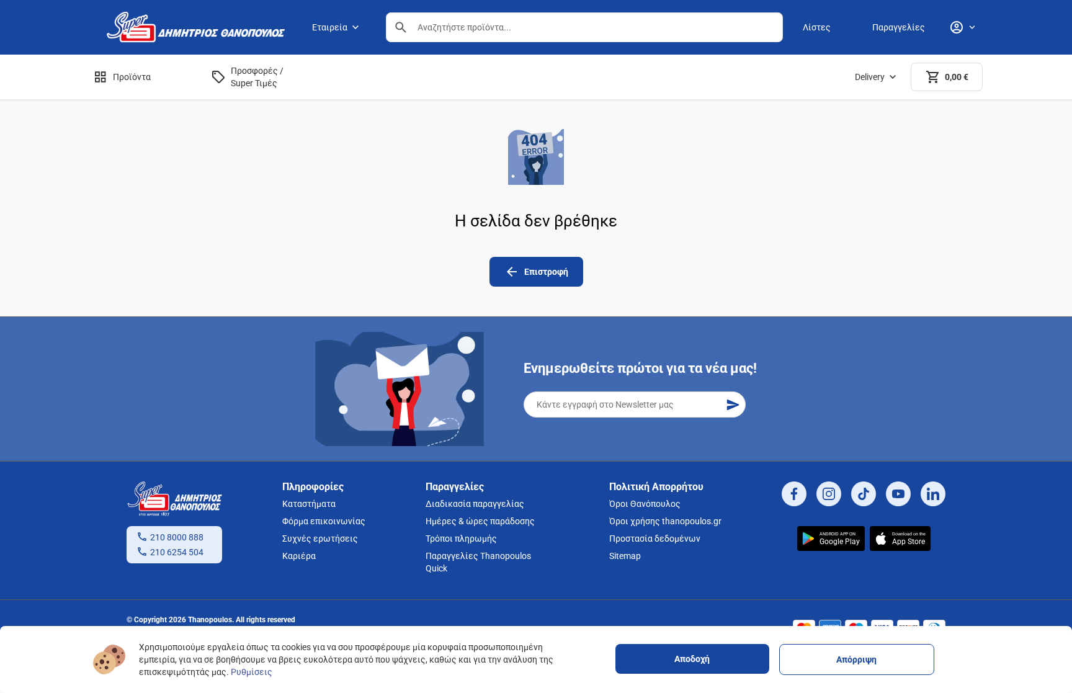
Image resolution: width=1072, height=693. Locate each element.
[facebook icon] (794, 493)
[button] (400, 27)
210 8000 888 (176, 537)
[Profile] (962, 27)
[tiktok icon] (863, 493)
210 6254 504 (176, 552)
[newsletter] (732, 404)
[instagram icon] (828, 493)
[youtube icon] (898, 493)
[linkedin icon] (933, 493)
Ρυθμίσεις (251, 672)
